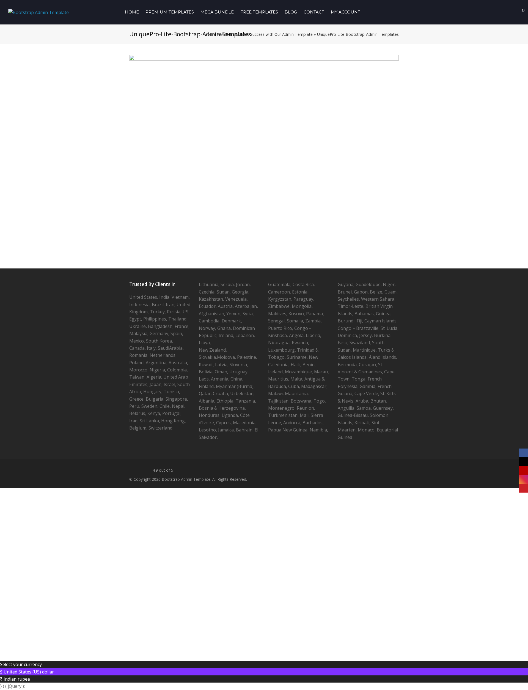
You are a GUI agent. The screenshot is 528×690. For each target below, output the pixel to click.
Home (210, 34)
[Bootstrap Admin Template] (38, 12)
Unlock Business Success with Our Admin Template (266, 34)
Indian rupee (17, 679)
